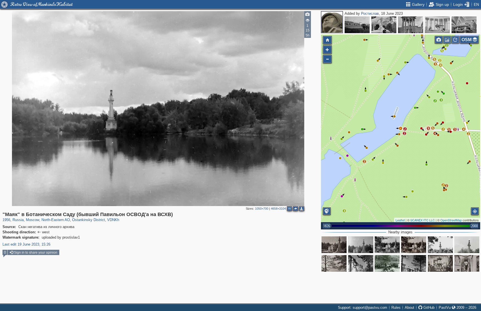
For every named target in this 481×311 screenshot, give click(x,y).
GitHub (428, 307)
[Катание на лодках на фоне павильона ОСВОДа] (334, 244)
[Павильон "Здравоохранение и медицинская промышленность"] (437, 24)
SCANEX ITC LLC (422, 220)
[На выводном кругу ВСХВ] (357, 24)
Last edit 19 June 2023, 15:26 (26, 244)
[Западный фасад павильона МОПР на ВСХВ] (360, 263)
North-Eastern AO (55, 220)
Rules (396, 307)
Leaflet (400, 220)
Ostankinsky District (88, 220)
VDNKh (113, 220)
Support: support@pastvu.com (362, 307)
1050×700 (261, 208)
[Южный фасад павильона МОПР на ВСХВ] (413, 263)
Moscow (32, 220)
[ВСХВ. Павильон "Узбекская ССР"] (410, 24)
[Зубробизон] (383, 24)
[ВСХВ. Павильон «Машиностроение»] (464, 24)
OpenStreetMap (451, 220)
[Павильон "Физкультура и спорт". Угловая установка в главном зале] (466, 263)
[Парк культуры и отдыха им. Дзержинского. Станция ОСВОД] (387, 244)
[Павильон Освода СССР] (360, 244)
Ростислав (370, 13)
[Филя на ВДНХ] (387, 263)
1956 (6, 220)
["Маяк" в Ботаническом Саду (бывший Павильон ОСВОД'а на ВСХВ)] (400, 128)
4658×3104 (278, 208)
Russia (18, 220)
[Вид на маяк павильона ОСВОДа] (334, 263)
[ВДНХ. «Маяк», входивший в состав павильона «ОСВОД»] (466, 244)
